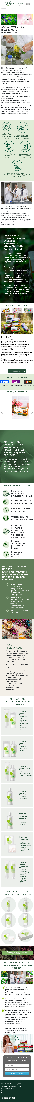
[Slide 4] (20, 22)
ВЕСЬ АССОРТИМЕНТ (17, 371)
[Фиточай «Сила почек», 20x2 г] (17, 426)
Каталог (3, 1095)
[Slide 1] (10, 22)
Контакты (21, 1093)
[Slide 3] (17, 22)
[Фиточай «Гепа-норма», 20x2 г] (20, 426)
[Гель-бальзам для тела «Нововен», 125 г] (13, 426)
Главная (3, 1093)
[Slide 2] (13, 22)
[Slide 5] (23, 22)
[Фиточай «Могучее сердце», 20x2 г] (23, 426)
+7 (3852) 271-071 (8, 1098)
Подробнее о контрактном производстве (17, 953)
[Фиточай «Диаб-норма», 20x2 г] (10, 426)
